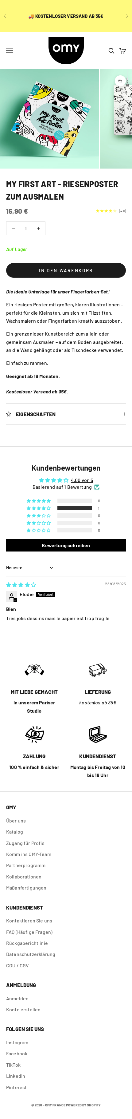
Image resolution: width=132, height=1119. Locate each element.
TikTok (13, 1065)
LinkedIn (15, 1076)
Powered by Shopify (83, 1105)
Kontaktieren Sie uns (29, 920)
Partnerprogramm (25, 865)
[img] (21, 584)
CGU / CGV (17, 965)
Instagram (17, 1042)
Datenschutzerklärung (30, 954)
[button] (39, 508)
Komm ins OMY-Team (28, 854)
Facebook (16, 1053)
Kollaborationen (23, 876)
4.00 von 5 (82, 480)
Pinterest (16, 1087)
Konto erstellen (23, 1009)
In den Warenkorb (66, 270)
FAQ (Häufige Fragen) (29, 932)
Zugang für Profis (25, 843)
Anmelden (17, 998)
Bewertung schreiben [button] (66, 545)
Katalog (14, 831)
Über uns (16, 820)
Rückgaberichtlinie (27, 943)
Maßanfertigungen (26, 887)
